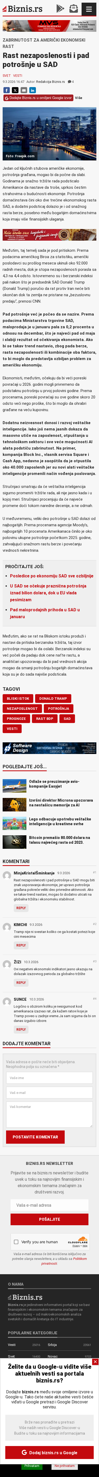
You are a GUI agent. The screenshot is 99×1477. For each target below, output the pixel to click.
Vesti (17, 76)
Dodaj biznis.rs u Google (52, 1452)
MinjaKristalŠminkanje (34, 873)
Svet (7, 76)
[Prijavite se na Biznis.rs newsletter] (73, 9)
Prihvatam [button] (32, 1466)
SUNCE (20, 999)
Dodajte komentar (26, 1043)
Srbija (52, 1344)
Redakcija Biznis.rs (50, 82)
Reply (21, 908)
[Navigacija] (89, 9)
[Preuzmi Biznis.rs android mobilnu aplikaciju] (60, 9)
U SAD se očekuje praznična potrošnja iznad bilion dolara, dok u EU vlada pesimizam (48, 592)
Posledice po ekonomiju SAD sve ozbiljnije (51, 575)
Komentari (16, 861)
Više (78, 98)
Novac (53, 1356)
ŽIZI (17, 962)
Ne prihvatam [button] (65, 1466)
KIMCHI (20, 925)
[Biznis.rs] (25, 1297)
